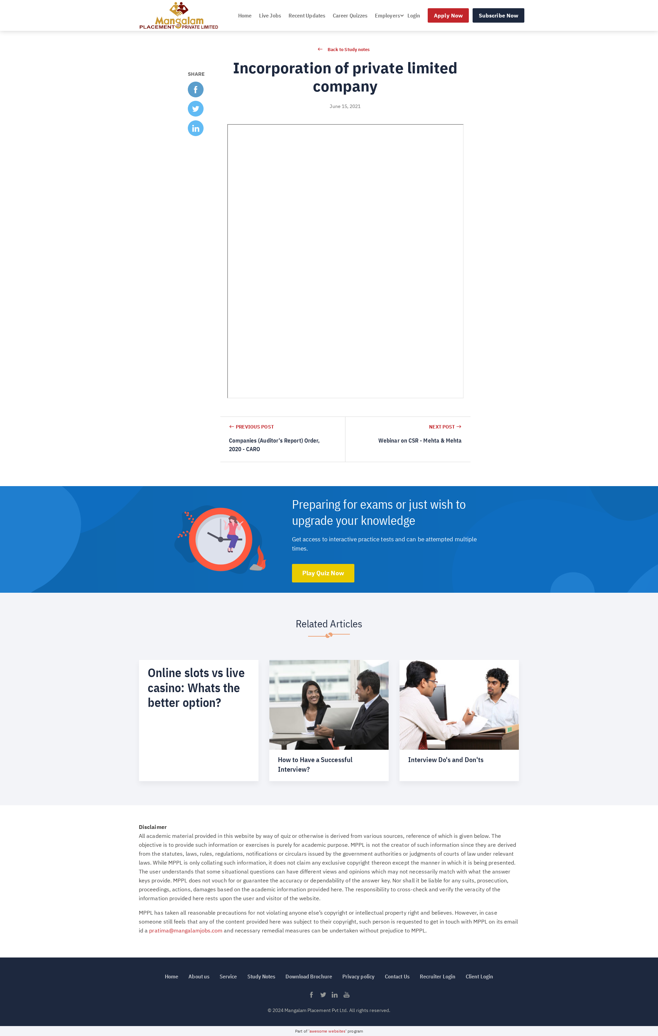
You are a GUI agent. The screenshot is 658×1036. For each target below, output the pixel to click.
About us (198, 976)
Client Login (479, 976)
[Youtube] (346, 996)
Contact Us (397, 976)
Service (228, 976)
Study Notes (261, 976)
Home (245, 15)
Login (413, 15)
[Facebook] (311, 996)
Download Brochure (308, 976)
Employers (387, 15)
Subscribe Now (498, 15)
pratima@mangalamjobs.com (185, 930)
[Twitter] (323, 996)
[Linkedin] (335, 996)
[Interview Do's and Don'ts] (459, 720)
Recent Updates (307, 15)
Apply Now (448, 15)
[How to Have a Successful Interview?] (329, 720)
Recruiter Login (437, 976)
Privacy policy (358, 976)
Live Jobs (270, 15)
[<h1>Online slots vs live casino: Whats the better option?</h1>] (198, 720)
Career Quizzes (350, 15)
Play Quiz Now (323, 573)
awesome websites (327, 1031)
